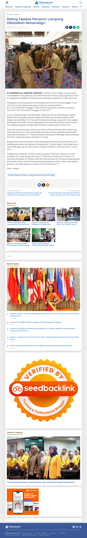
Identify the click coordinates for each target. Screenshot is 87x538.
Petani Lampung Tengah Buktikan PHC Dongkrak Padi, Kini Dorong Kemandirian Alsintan (43, 244)
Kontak (36, 533)
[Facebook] (39, 185)
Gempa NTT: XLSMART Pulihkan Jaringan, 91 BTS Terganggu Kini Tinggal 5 (36, 322)
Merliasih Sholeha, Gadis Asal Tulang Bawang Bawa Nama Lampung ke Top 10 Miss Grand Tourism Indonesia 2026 (44, 315)
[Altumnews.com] (44, 2)
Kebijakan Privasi (44, 535)
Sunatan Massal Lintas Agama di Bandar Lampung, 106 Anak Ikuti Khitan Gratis (64, 192)
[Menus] (7, 2)
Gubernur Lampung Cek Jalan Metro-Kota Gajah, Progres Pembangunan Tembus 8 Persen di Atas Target (68, 223)
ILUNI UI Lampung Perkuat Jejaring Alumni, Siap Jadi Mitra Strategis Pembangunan (18, 223)
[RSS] (47, 185)
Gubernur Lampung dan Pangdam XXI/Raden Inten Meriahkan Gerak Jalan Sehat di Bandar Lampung (43, 223)
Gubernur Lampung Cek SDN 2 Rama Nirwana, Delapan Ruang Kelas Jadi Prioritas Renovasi (18, 244)
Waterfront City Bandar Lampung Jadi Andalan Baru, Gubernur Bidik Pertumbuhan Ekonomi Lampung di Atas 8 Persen (42, 330)
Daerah (9, 28)
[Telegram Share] (74, 27)
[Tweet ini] (70, 27)
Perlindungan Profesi (12, 535)
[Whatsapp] (78, 27)
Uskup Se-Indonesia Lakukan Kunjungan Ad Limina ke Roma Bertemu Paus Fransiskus (24, 192)
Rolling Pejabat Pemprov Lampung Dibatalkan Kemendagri (31, 175)
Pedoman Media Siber (29, 535)
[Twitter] (43, 185)
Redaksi (44, 533)
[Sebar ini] (66, 27)
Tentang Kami (27, 533)
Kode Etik (62, 533)
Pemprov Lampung (17, 28)
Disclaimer (52, 533)
